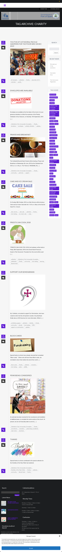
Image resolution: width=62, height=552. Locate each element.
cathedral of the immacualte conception (53, 107)
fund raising (14, 214)
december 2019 (36, 80)
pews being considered (32, 428)
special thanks (53, 196)
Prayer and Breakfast (20, 135)
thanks (29, 472)
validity (25, 367)
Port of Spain (53, 170)
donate (20, 325)
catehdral (52, 100)
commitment (14, 428)
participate (52, 168)
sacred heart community (53, 192)
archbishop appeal (16, 323)
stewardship (52, 199)
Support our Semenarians (22, 272)
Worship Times (43, 8)
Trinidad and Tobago (53, 205)
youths (19, 82)
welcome (52, 215)
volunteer (13, 82)
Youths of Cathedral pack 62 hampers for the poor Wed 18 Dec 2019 (26, 44)
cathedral (21, 80)
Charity (28, 80)
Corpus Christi (53, 138)
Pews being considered (21, 375)
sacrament (52, 182)
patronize (21, 173)
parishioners (53, 165)
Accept (31, 548)
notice (51, 157)
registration (52, 176)
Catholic (31, 323)
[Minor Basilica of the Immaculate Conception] (30, 15)
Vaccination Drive (13, 510)
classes (52, 124)
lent (56, 152)
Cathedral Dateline (55, 8)
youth (56, 215)
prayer (51, 173)
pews (20, 367)
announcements (53, 97)
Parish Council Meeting (53, 161)
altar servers (14, 212)
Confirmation (53, 132)
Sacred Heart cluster (53, 188)
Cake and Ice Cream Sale (21, 181)
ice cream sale (22, 214)
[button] (59, 536)
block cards (14, 365)
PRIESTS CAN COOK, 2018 (20, 222)
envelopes (20, 126)
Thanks (13, 439)
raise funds (14, 431)
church (56, 121)
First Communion (54, 146)
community (14, 173)
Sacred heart (14, 263)
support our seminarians (17, 327)
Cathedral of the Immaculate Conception (21, 124)
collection (27, 365)
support (27, 173)
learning (42, 261)
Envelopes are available (21, 91)
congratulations (53, 135)
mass (29, 214)
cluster (56, 124)
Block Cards (16, 336)
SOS (33, 325)
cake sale (21, 212)
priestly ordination (29, 126)
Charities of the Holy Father (18, 470)
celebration (14, 261)
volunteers (21, 431)
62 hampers (14, 80)
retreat (51, 179)
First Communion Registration (13, 518)
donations (13, 126)
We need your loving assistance (13, 502)
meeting (55, 155)
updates (38, 126)
